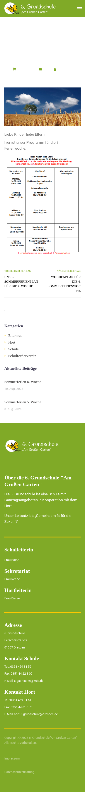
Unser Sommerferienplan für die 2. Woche (21, 281)
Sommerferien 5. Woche (22, 402)
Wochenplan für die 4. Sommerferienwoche (64, 284)
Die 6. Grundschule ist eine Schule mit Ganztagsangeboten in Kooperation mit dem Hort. (40, 500)
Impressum (12, 758)
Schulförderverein (22, 356)
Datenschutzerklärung (19, 772)
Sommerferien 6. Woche (22, 382)
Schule (13, 349)
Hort (47, 69)
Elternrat (15, 336)
